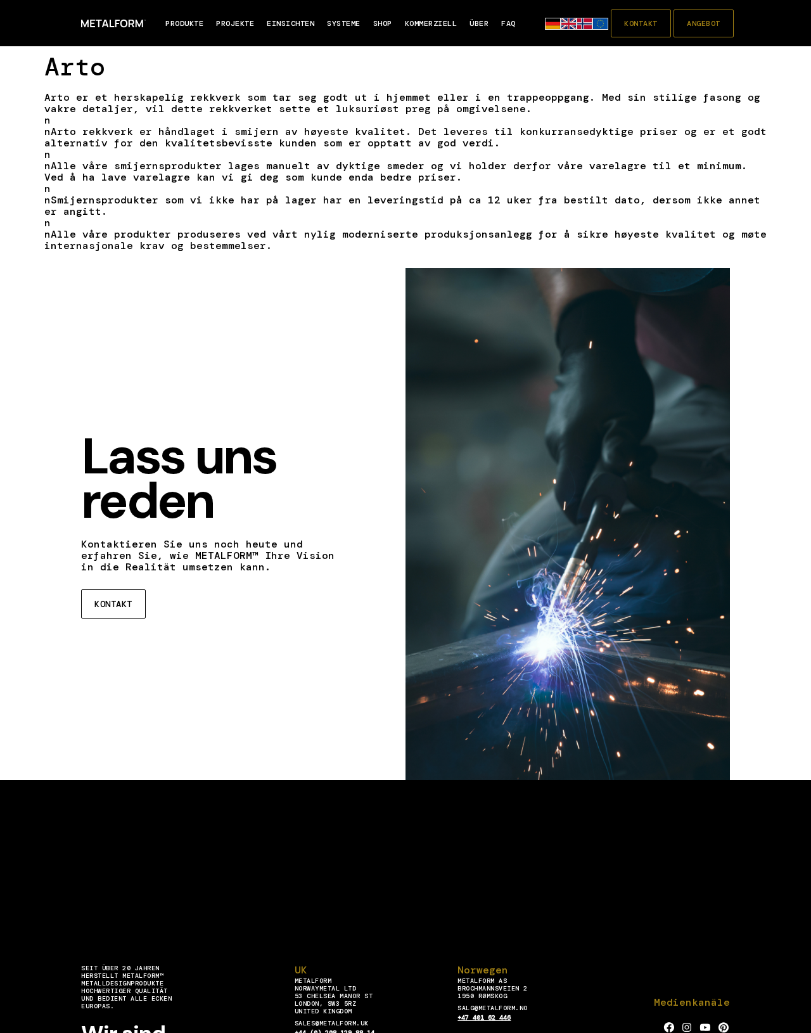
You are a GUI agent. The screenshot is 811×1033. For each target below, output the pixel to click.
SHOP (382, 23)
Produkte (184, 23)
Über (479, 23)
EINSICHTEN (290, 23)
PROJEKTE (235, 23)
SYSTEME (344, 23)
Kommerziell (431, 23)
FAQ (508, 23)
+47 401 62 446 (484, 1017)
